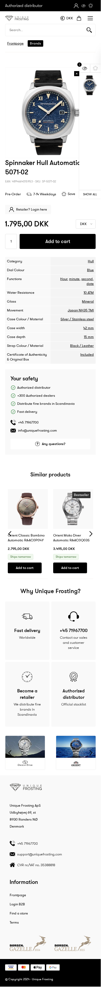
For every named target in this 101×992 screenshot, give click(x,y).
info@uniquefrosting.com (37, 430)
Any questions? (54, 443)
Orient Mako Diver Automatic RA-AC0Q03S (71, 538)
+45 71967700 (28, 422)
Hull (91, 261)
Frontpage (15, 43)
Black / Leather (82, 345)
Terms (14, 922)
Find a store (19, 913)
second (87, 279)
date (90, 283)
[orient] (76, 753)
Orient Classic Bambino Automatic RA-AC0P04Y (26, 538)
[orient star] (25, 753)
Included (87, 354)
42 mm (88, 328)
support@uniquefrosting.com (39, 854)
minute (74, 279)
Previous (10, 534)
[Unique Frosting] (17, 18)
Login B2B (17, 904)
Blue (90, 270)
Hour (63, 279)
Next (91, 534)
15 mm (89, 337)
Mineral (88, 301)
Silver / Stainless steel (77, 319)
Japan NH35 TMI (81, 310)
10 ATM (89, 292)
